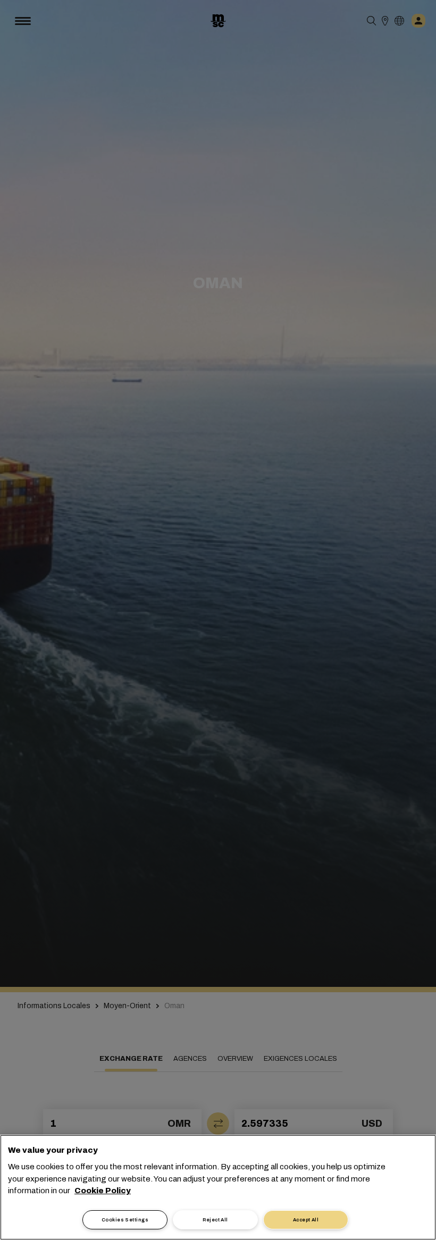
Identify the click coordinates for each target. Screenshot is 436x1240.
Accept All (306, 1219)
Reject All (215, 1219)
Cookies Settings (125, 1219)
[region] (218, 1187)
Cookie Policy (102, 1190)
